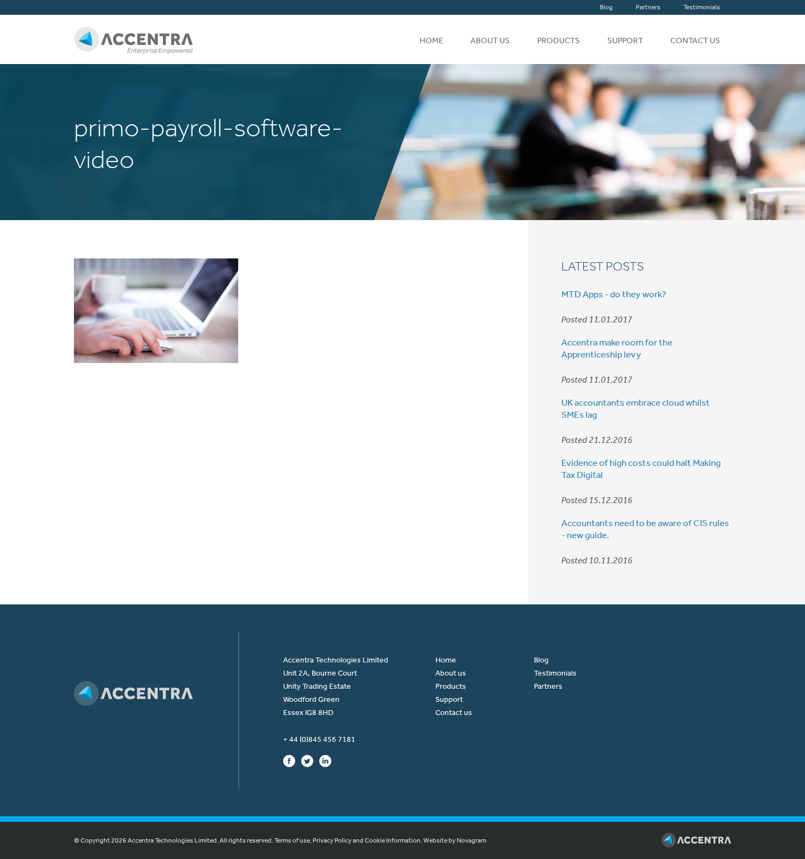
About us (490, 40)
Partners (648, 7)
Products (558, 40)
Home (431, 40)
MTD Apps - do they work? (613, 294)
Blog (606, 7)
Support (625, 40)
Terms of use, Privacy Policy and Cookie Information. (348, 840)
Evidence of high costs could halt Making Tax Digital (641, 468)
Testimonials (701, 7)
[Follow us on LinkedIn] (325, 760)
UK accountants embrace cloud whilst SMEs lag (635, 408)
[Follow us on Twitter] (307, 760)
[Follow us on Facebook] (289, 760)
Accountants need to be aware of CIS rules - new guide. (645, 528)
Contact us (695, 40)
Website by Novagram (454, 840)
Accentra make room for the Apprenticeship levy (616, 348)
